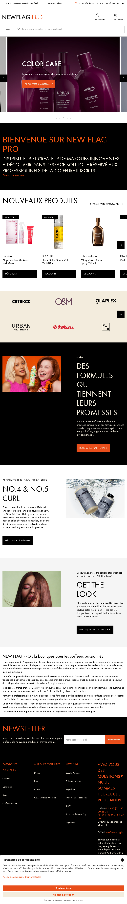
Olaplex (38, 789)
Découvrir (11, 273)
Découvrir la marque (17, 540)
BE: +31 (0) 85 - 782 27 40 (113, 3)
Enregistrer (115, 739)
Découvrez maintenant (39, 84)
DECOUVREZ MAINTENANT (93, 448)
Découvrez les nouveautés (105, 204)
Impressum (71, 822)
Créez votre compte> (13, 175)
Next (123, 78)
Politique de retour (74, 781)
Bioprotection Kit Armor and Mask (15, 262)
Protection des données (76, 797)
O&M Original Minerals (45, 797)
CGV (68, 806)
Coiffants (6, 778)
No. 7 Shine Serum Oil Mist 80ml (55, 262)
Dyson (37, 772)
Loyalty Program (73, 772)
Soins (4, 795)
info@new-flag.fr (114, 832)
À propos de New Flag (76, 814)
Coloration (7, 786)
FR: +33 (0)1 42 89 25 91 (88, 3)
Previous (3, 78)
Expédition (70, 789)
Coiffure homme (9, 803)
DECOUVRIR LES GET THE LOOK (95, 629)
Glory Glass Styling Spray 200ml (92, 262)
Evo (36, 781)
